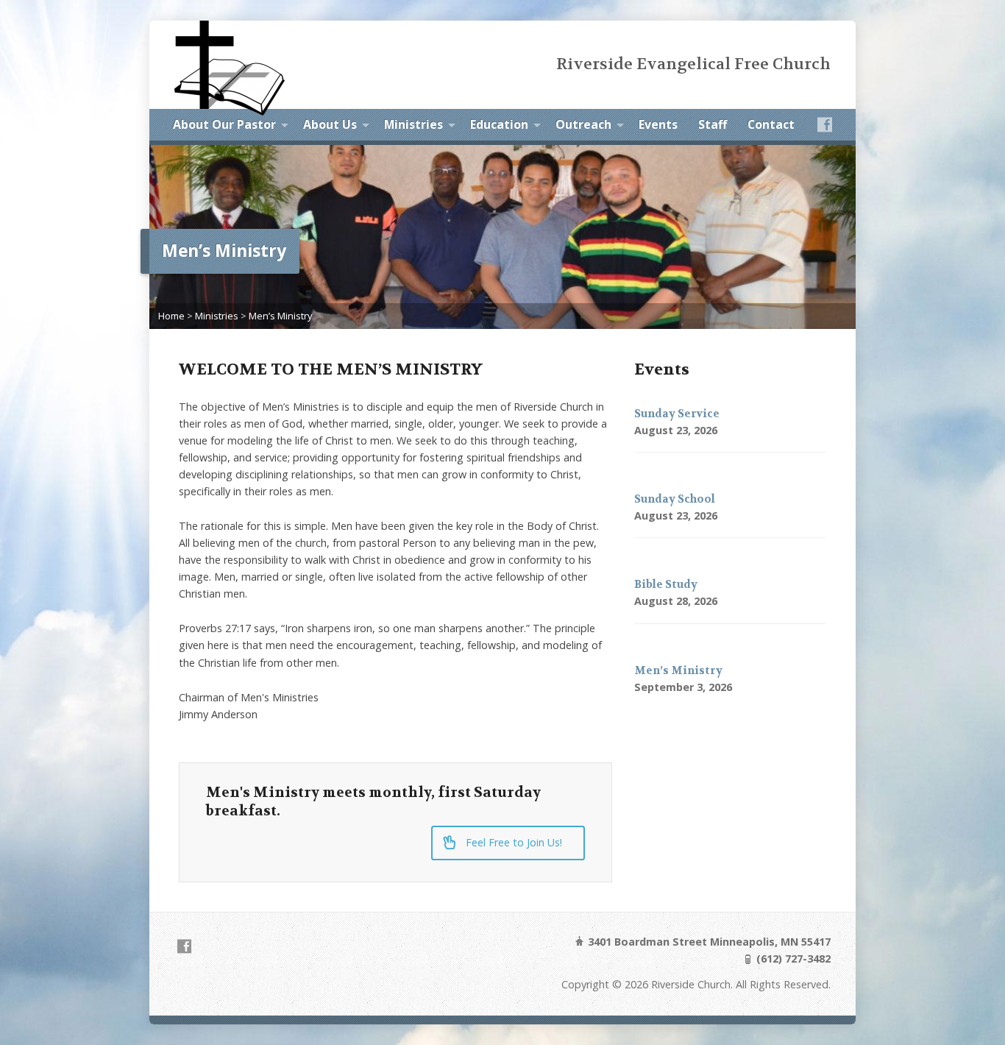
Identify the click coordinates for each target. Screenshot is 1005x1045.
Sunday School (674, 499)
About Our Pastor (224, 124)
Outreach (583, 124)
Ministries (413, 124)
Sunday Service (677, 414)
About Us (330, 124)
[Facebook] (824, 124)
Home (171, 315)
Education (499, 124)
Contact (771, 124)
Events (658, 124)
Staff (712, 124)
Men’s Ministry (280, 315)
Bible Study (665, 585)
